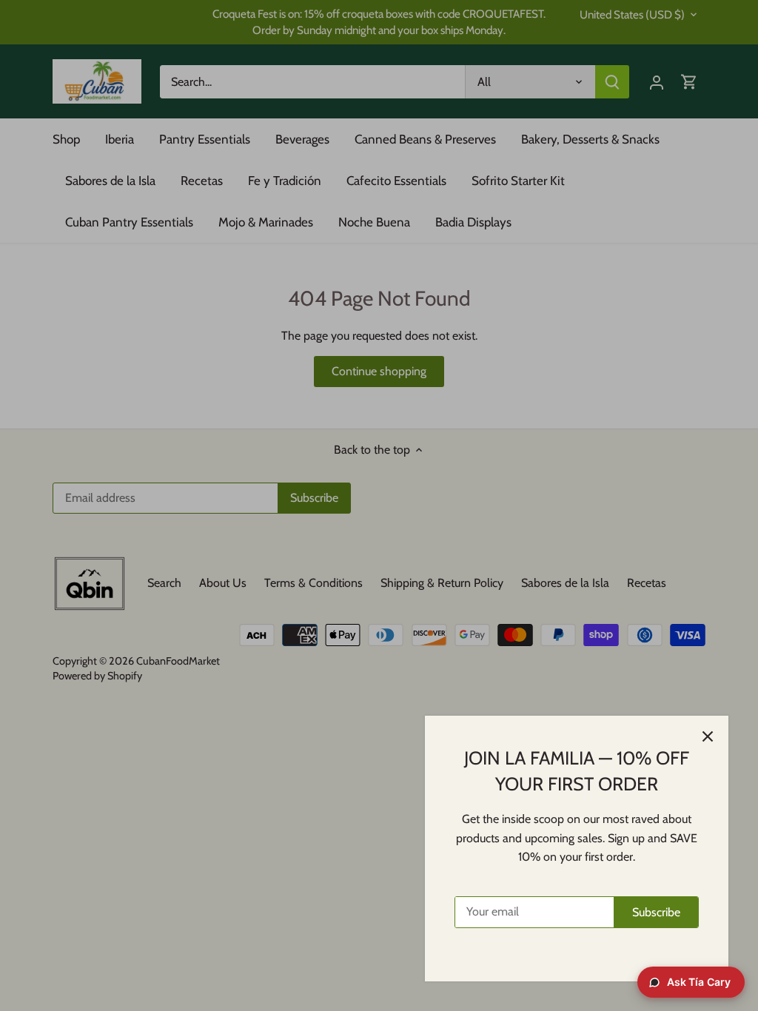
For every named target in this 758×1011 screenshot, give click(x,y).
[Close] (707, 736)
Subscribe (656, 912)
